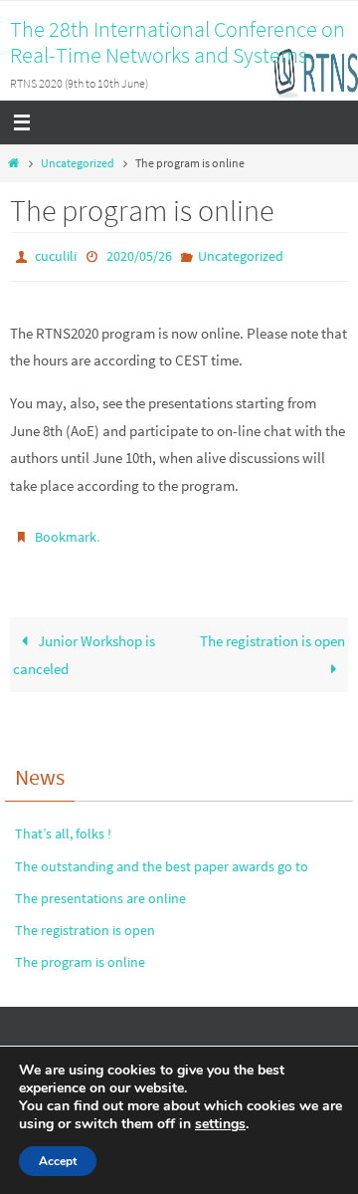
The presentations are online (100, 889)
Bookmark (65, 532)
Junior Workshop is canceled (83, 646)
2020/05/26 (139, 255)
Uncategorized (77, 162)
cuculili (56, 255)
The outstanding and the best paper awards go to (161, 857)
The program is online (80, 954)
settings (220, 1124)
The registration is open (272, 632)
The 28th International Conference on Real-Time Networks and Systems (177, 42)
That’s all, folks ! (63, 826)
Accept (58, 1161)
